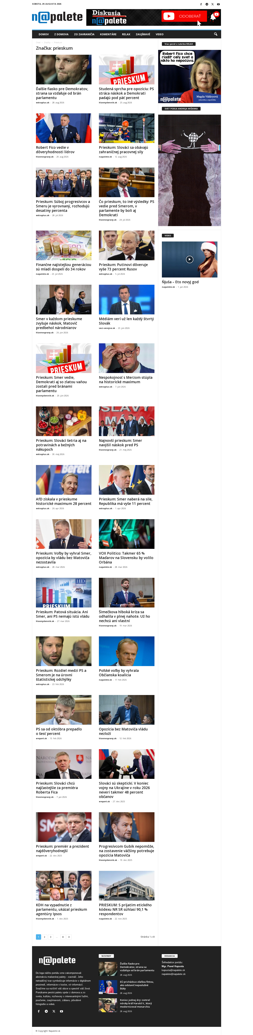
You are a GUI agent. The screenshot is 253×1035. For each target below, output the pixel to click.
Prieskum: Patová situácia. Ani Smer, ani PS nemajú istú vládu (62, 614)
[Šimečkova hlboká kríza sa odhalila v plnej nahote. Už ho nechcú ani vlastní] (126, 592)
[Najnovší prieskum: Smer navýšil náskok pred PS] (126, 421)
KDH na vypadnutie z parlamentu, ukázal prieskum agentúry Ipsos (61, 909)
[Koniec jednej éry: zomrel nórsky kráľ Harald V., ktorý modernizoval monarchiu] (108, 1005)
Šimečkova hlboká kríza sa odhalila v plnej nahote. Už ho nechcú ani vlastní (124, 616)
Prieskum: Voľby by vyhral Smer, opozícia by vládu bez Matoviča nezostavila (63, 558)
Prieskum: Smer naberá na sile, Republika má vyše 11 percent (125, 501)
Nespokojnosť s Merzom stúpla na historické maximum (125, 379)
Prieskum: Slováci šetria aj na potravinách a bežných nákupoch (61, 445)
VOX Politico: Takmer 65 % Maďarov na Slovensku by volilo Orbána (126, 558)
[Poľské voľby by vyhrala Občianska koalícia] (126, 651)
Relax (126, 34)
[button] (216, 34)
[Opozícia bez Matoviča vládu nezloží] (126, 710)
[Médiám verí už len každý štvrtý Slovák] (126, 299)
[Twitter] (212, 4)
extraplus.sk (42, 102)
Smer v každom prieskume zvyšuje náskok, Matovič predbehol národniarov (59, 323)
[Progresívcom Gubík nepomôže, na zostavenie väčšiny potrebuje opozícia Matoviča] (126, 827)
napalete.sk (105, 156)
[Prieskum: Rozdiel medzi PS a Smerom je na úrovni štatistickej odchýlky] (63, 651)
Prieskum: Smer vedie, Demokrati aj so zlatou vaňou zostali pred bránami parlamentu (61, 384)
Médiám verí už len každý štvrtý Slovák (126, 321)
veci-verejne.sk (107, 328)
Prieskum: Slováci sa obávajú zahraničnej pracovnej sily (123, 149)
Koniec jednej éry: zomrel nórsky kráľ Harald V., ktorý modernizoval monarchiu (136, 1003)
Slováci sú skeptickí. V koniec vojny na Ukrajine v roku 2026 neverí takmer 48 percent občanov (124, 790)
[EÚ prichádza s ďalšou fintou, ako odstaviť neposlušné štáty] (108, 987)
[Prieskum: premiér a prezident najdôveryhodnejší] (63, 827)
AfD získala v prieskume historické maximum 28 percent (63, 501)
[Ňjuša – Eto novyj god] (189, 259)
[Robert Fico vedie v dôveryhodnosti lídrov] (63, 128)
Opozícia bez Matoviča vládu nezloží (123, 731)
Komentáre (108, 34)
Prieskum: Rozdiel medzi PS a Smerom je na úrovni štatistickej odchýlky (61, 675)
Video (160, 34)
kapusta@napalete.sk (173, 970)
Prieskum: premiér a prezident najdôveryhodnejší (62, 848)
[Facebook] (201, 4)
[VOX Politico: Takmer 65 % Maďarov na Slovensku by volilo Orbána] (126, 534)
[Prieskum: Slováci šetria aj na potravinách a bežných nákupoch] (63, 421)
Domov (44, 34)
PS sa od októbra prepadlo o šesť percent (59, 731)
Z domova (61, 34)
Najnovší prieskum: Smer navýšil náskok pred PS (120, 442)
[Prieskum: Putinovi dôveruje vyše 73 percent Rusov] (126, 245)
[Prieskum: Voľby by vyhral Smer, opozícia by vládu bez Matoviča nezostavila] (63, 534)
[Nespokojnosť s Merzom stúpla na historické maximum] (126, 358)
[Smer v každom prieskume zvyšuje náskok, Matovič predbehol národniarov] (63, 299)
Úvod (38, 42)
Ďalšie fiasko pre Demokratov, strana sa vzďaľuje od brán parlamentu (62, 93)
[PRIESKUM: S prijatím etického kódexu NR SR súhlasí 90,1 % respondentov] (126, 886)
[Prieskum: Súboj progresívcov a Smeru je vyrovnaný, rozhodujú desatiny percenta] (63, 182)
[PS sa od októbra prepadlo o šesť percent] (63, 710)
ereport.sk (41, 738)
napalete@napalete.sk (174, 974)
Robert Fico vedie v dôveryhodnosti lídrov (55, 149)
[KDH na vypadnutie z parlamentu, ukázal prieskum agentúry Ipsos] (63, 886)
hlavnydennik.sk (108, 102)
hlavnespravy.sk (45, 156)
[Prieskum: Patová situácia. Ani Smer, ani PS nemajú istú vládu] (63, 592)
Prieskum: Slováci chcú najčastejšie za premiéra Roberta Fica (57, 788)
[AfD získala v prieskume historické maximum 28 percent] (63, 480)
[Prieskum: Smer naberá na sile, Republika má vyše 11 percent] (126, 480)
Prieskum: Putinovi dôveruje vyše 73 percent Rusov (123, 267)
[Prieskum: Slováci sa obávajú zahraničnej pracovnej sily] (126, 128)
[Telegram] (207, 4)
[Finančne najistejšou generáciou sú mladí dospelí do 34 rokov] (63, 245)
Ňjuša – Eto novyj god (180, 282)
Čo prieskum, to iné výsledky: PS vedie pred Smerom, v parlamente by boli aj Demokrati (126, 208)
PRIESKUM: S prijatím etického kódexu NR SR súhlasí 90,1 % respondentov (125, 909)
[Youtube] (218, 4)
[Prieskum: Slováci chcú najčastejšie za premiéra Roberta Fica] (63, 764)
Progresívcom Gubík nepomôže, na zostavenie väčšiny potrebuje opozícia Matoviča (126, 851)
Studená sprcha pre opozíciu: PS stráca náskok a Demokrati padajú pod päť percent (126, 93)
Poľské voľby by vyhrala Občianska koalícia (119, 672)
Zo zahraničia (84, 34)
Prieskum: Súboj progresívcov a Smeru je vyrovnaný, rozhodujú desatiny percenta (63, 206)
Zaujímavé (143, 34)
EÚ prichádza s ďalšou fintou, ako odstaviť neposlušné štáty (137, 985)
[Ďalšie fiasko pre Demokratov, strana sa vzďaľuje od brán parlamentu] (63, 69)
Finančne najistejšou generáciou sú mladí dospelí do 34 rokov (63, 267)
